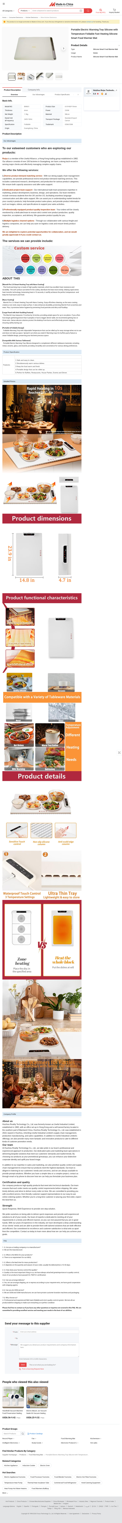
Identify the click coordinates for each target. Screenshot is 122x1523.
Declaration (85, 1513)
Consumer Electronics (16, 17)
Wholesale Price (71, 1501)
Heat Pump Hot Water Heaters (15, 1488)
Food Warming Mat (68, 1438)
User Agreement (74, 1513)
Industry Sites (83, 1501)
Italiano (62, 1506)
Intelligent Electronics (10, 1443)
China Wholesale (58, 1501)
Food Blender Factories (62, 1477)
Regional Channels (96, 1501)
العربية (87, 1506)
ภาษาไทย (114, 1506)
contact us (89, 22)
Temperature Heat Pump (13, 1483)
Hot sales (93, 1443)
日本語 (101, 1506)
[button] (73, 94)
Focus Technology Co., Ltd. (45, 1513)
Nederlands (79, 1506)
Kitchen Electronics (32, 17)
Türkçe (49, 1508)
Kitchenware (95, 1438)
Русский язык (53, 1506)
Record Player (7, 1438)
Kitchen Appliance (11, 1465)
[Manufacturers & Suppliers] (61, 4)
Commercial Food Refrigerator (65, 1483)
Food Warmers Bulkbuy (40, 1488)
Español (26, 1506)
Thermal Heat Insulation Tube (38, 1483)
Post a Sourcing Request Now (31, 1369)
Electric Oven (45, 1465)
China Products (22, 1501)
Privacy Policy (96, 1513)
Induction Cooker (29, 1465)
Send (23, 1365)
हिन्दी (106, 1506)
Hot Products (10, 1501)
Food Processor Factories (39, 1477)
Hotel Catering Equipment (90, 1483)
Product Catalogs (36, 1433)
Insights (65, 1503)
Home (4, 17)
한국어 (94, 1506)
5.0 (94, 94)
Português (35, 1506)
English (19, 1506)
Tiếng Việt (57, 1508)
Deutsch (70, 1506)
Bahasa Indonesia (69, 1508)
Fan (33, 1438)
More (4, 1493)
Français (43, 1506)
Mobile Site (57, 1503)
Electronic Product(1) (69, 1443)
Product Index (109, 1501)
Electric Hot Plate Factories (86, 1477)
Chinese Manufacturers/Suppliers (40, 1501)
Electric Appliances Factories (14, 1477)
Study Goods (36, 1443)
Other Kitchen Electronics (49, 17)
